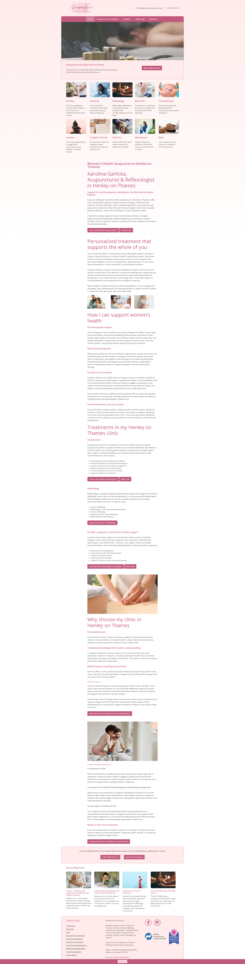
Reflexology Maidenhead (75, 948)
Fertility (70, 100)
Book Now (153, 19)
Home (90, 19)
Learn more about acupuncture (103, 230)
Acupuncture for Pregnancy (108, 19)
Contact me (126, 230)
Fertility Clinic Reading (74, 942)
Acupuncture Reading (74, 939)
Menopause (141, 137)
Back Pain (140, 100)
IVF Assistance (166, 100)
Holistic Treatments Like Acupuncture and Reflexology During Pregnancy (77, 893)
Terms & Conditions (73, 952)
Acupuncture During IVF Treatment (131, 892)
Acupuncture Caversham (75, 935)
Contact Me (70, 926)
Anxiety (70, 137)
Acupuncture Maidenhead (76, 945)
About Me (70, 929)
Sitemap (109, 957)
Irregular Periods (98, 137)
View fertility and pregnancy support (105, 566)
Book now (125, 479)
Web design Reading (121, 957)
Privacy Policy (71, 955)
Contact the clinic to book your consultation (108, 841)
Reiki (161, 137)
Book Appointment (152, 68)
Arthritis (116, 137)
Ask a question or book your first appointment (109, 713)
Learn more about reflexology (102, 522)
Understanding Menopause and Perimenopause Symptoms (106, 892)
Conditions (127, 19)
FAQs (68, 932)
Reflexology (140, 19)
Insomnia (94, 100)
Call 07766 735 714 (110, 857)
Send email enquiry (134, 857)
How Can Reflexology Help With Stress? (163, 892)
